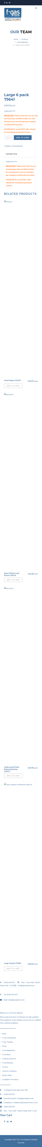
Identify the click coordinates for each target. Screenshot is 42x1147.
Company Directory (9, 1059)
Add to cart (22, 138)
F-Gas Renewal (7, 1063)
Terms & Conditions (9, 1071)
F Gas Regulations (8, 1050)
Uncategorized (22, 42)
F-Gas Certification (9, 1038)
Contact (5, 1067)
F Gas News (6, 1054)
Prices (4, 1046)
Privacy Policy (7, 1075)
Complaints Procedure (10, 1079)
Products (24, 39)
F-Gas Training (7, 1042)
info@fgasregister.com (16, 1000)
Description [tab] (11, 154)
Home (16, 39)
